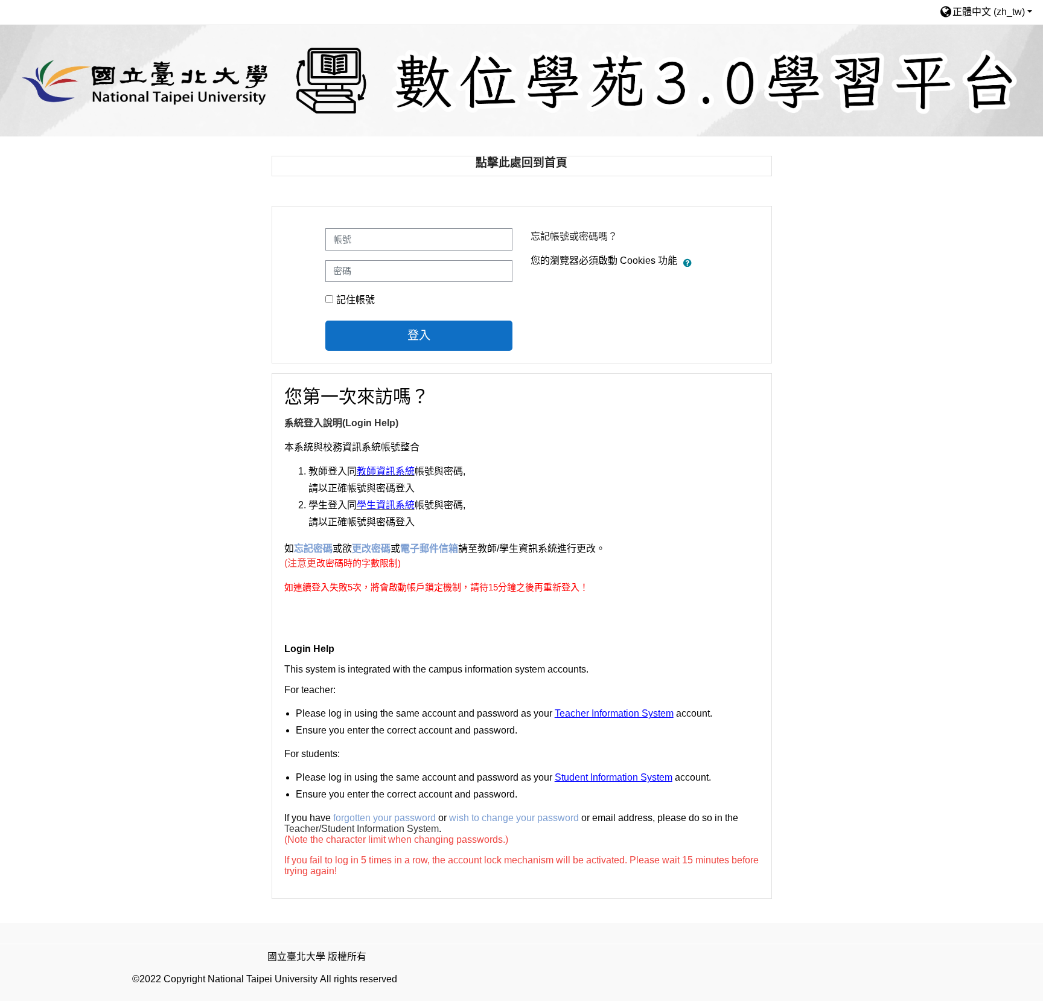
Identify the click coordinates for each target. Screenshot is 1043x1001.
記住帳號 (355, 300)
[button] (985, 11)
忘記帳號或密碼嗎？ (574, 236)
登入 (418, 335)
